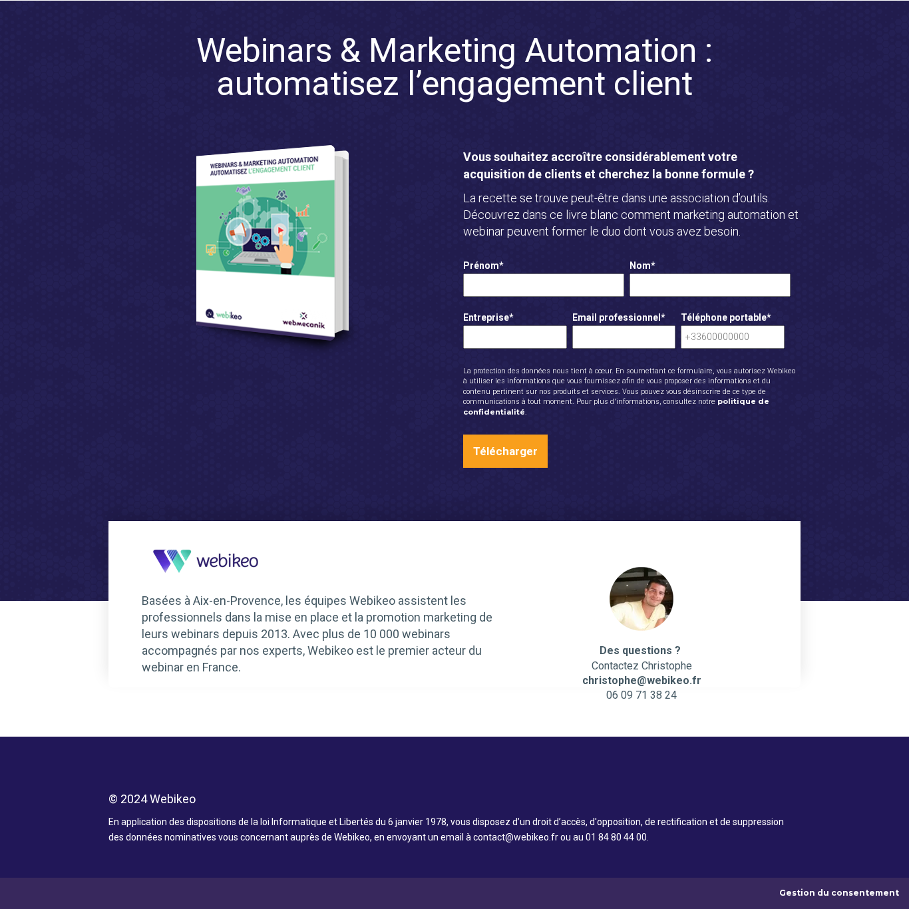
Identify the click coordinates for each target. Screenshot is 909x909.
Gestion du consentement (839, 893)
